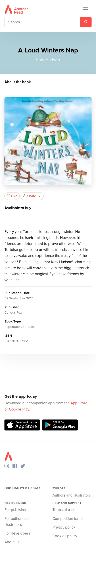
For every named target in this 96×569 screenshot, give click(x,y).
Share (31, 196)
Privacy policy (63, 527)
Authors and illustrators (71, 495)
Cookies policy (64, 536)
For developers (17, 533)
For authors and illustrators (17, 521)
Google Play (19, 409)
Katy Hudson (48, 59)
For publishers (16, 509)
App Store (79, 403)
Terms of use (63, 509)
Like (14, 196)
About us (11, 542)
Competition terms (67, 518)
